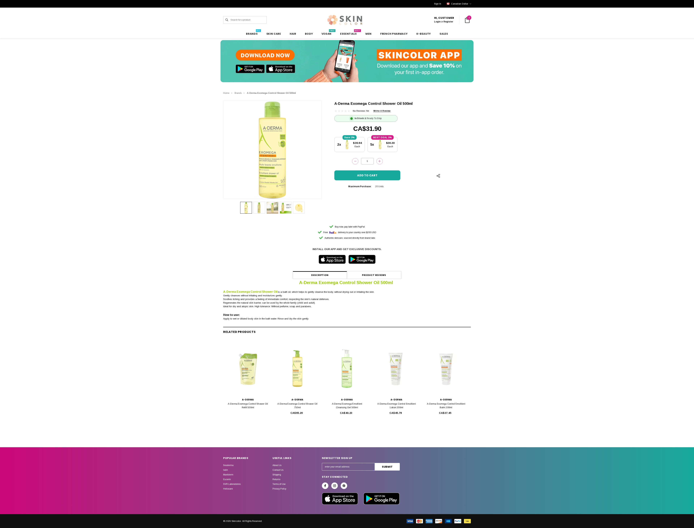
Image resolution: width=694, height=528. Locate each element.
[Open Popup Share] (438, 175)
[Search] (226, 20)
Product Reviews (374, 275)
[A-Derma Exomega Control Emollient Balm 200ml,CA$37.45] (446, 368)
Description (320, 275)
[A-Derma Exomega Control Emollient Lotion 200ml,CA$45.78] (396, 368)
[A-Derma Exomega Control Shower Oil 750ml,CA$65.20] (297, 368)
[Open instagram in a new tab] (334, 485)
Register (448, 21)
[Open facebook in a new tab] (325, 485)
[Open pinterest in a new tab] (344, 485)
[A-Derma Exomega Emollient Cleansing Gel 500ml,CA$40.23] (347, 368)
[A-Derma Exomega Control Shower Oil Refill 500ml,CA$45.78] (248, 368)
